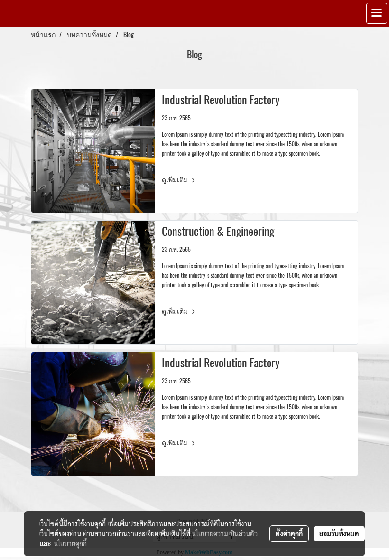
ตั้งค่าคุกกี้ (289, 533)
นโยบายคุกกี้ (70, 543)
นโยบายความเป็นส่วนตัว (225, 533)
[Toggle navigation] (376, 13)
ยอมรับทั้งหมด (339, 533)
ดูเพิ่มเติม (175, 179)
